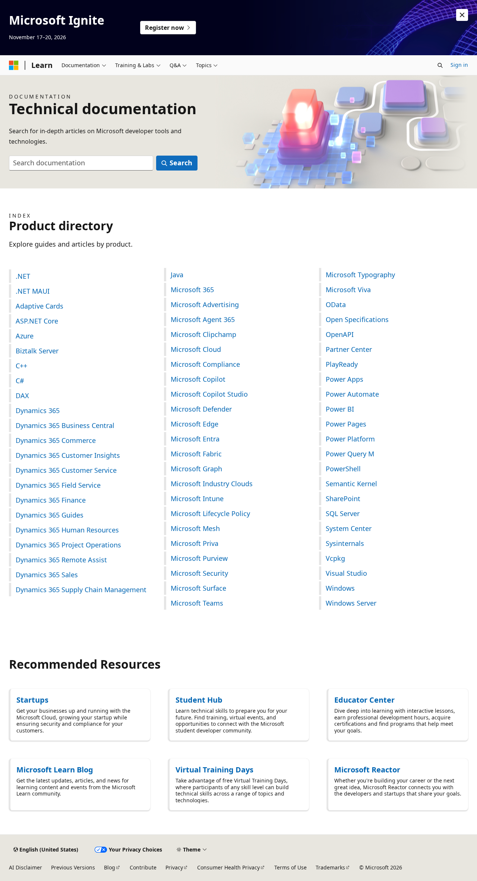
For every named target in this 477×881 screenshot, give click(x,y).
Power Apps (344, 379)
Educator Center (364, 700)
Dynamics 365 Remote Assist (61, 559)
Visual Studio (346, 573)
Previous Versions (73, 867)
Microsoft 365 (192, 289)
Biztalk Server (37, 350)
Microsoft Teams (197, 603)
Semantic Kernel (351, 483)
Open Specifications (357, 319)
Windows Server (351, 603)
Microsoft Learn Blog (54, 770)
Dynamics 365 (38, 410)
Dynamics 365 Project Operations (68, 544)
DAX (22, 395)
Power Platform (350, 438)
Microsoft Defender (201, 408)
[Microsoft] (14, 65)
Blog (109, 867)
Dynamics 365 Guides (49, 514)
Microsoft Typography (360, 274)
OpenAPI (340, 334)
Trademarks (330, 867)
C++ (21, 365)
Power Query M (350, 453)
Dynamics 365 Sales (47, 574)
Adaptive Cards (39, 306)
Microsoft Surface (198, 588)
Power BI (340, 408)
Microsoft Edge (194, 423)
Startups (32, 700)
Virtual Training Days (214, 770)
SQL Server (343, 513)
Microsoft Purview (199, 558)
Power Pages (346, 423)
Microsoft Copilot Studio (209, 394)
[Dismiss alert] (462, 15)
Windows (340, 588)
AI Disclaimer (25, 867)
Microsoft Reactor (367, 770)
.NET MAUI (33, 291)
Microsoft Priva (194, 543)
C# (20, 380)
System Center (349, 528)
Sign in (459, 64)
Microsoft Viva (348, 289)
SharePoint (343, 498)
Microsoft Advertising (205, 304)
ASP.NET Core (37, 320)
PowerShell (343, 468)
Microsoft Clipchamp (203, 334)
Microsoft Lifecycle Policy (210, 513)
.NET (23, 276)
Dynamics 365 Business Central (65, 425)
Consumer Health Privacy (228, 867)
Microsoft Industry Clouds (212, 483)
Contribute (143, 867)
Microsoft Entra (195, 438)
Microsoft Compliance (205, 364)
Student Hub (199, 700)
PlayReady (342, 364)
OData (336, 304)
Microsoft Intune (197, 498)
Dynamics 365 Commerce (56, 440)
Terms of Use (290, 867)
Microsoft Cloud (196, 349)
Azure (25, 335)
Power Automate (352, 394)
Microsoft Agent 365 (203, 319)
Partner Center (349, 349)
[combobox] (81, 163)
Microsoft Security (199, 573)
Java (177, 274)
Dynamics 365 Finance (51, 500)
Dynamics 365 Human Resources (67, 529)
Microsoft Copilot (198, 379)
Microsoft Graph (196, 468)
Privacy (174, 867)
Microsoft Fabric (196, 453)
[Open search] (440, 65)
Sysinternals (345, 543)
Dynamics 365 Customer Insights (68, 455)
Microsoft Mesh (195, 528)
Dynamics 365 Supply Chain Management (81, 589)
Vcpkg (335, 558)
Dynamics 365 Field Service (58, 485)
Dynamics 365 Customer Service (66, 470)
